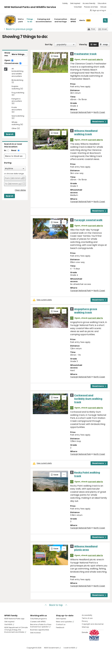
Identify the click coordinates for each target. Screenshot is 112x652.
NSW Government (51, 648)
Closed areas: (11, 63)
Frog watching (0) (18, 94)
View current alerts (44, 300)
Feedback (60, 627)
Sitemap (85, 627)
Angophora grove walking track (85, 310)
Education (102, 3)
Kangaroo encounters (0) (17, 101)
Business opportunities (39, 630)
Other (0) (16, 128)
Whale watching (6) (17, 123)
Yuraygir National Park (80, 112)
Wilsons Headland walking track (86, 132)
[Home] (10, 20)
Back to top (56, 605)
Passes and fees (91, 7)
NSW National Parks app (14, 618)
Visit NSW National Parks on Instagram (12, 647)
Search (9, 134)
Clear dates (20, 190)
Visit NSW (8, 624)
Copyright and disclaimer (93, 624)
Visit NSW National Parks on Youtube (18, 647)
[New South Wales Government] (94, 634)
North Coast (99, 112)
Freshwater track (85, 54)
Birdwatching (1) (17, 81)
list (95, 44)
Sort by (48, 44)
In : (5, 150)
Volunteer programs (38, 618)
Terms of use (87, 618)
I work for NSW (69, 648)
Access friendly (89, 3)
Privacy (85, 621)
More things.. (18, 54)
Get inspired (75, 3)
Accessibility (87, 615)
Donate (85, 632)
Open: (7, 60)
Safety (65, 3)
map (105, 44)
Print (93, 29)
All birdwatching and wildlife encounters (17, 72)
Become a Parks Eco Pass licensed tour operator (40, 625)
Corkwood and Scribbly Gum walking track (88, 399)
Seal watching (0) (18, 117)
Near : (14, 150)
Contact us (60, 624)
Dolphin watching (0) (17, 87)
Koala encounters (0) (17, 109)
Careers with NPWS (38, 621)
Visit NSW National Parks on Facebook (6, 647)
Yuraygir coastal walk (88, 220)
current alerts (95, 59)
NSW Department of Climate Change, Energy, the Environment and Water (16, 629)
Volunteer (78, 7)
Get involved (35, 632)
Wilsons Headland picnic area (86, 548)
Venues (103, 7)
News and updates (64, 621)
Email (104, 29)
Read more (98, 121)
